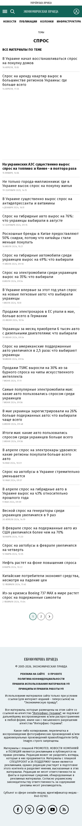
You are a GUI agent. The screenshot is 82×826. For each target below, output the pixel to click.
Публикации (28, 21)
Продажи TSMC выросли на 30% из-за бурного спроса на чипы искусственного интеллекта (38, 372)
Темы (41, 32)
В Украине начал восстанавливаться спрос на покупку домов (39, 60)
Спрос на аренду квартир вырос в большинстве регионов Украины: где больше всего (34, 80)
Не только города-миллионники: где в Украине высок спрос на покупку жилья (37, 183)
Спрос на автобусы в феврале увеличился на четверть (39, 547)
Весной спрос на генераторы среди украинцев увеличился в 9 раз (33, 512)
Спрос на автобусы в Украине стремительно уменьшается (41, 474)
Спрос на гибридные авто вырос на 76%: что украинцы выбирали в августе (37, 218)
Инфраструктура (69, 21)
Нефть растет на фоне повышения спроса (39, 563)
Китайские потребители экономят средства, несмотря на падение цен (40, 578)
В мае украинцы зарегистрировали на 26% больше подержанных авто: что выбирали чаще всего (39, 415)
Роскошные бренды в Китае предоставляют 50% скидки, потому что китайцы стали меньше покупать (40, 237)
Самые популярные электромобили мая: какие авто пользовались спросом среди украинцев (38, 393)
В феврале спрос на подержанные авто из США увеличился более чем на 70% (39, 530)
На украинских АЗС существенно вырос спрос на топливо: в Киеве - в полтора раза (39, 166)
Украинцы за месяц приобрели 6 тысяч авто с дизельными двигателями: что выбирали (41, 331)
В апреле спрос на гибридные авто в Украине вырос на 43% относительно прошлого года (35, 493)
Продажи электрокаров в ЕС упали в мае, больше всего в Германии (38, 313)
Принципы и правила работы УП (41, 688)
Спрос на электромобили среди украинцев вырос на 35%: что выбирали (39, 274)
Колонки (47, 21)
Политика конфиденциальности (41, 678)
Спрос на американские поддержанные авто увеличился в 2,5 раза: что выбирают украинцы (39, 350)
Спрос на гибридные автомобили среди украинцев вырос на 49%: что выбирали (37, 257)
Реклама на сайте (32, 673)
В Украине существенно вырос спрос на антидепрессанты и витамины (37, 201)
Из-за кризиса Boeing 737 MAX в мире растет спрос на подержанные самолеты (40, 595)
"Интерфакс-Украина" (46, 713)
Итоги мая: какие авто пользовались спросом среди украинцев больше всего (37, 435)
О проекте (55, 673)
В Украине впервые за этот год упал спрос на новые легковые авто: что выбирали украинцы (39, 294)
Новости (9, 21)
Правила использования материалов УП (41, 683)
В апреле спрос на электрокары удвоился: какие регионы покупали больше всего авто (39, 454)
